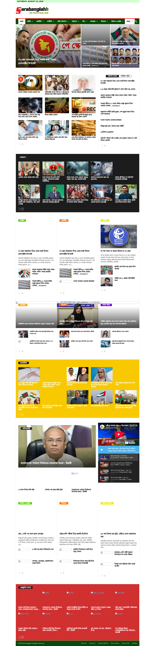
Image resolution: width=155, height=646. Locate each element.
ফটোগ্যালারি (26, 428)
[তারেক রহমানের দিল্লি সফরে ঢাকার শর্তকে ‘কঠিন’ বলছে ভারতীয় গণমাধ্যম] (125, 35)
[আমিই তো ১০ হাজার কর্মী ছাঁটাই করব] (107, 281)
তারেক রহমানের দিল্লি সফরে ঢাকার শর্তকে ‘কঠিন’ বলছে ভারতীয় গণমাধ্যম (118, 96)
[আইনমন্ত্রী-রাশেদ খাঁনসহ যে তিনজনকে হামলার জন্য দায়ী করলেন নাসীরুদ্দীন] (57, 83)
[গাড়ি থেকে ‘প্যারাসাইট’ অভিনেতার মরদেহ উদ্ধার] (126, 599)
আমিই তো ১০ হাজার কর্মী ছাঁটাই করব (125, 279)
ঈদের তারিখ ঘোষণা (51, 115)
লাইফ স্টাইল (106, 305)
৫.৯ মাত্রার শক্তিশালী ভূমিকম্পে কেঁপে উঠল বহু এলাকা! (118, 89)
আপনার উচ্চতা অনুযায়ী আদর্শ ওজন (83, 92)
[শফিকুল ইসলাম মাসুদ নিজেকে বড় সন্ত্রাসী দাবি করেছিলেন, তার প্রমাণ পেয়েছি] (29, 192)
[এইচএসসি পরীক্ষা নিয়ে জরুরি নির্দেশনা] (77, 519)
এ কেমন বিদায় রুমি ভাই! (26, 489)
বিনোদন (103, 21)
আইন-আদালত (107, 503)
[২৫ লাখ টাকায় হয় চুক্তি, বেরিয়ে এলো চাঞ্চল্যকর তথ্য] (119, 519)
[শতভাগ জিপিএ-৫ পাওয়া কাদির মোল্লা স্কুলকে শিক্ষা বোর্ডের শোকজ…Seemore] (95, 57)
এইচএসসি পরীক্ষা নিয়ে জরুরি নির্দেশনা (73, 534)
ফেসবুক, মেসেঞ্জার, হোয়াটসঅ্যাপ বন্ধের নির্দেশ (42, 562)
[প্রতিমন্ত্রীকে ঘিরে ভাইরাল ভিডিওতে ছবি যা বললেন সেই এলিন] (77, 314)
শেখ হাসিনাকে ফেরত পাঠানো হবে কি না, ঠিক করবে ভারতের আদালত (101, 385)
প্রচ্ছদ (21, 21)
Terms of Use (125, 643)
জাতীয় (29, 21)
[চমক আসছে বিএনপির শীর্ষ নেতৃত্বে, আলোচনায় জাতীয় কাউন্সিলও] (53, 169)
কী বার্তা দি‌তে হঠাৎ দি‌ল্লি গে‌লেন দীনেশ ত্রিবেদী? (52, 407)
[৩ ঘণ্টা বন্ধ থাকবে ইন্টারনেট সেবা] (24, 552)
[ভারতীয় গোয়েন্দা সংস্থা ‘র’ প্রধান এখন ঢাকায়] (78, 397)
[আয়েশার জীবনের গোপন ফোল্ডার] (105, 334)
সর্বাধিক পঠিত (125, 76)
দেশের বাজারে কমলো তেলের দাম (29, 92)
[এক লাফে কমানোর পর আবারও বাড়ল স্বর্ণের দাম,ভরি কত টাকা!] (84, 128)
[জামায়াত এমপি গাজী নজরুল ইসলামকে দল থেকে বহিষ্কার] (107, 555)
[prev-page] (19, 144)
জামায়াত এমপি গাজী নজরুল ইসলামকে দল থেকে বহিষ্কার (123, 553)
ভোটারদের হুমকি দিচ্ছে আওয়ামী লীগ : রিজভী (77, 629)
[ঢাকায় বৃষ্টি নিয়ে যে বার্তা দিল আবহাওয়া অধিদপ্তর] (126, 169)
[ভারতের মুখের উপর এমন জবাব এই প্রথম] (78, 374)
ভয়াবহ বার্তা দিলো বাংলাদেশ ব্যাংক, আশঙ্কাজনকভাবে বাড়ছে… (29, 608)
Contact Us (92, 643)
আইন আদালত (62, 21)
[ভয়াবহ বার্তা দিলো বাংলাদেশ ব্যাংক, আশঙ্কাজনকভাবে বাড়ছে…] (29, 599)
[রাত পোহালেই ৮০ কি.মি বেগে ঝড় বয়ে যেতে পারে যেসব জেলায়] (30, 105)
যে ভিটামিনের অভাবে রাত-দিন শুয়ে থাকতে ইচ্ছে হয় (56, 138)
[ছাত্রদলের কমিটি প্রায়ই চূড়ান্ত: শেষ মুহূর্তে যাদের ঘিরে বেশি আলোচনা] (125, 57)
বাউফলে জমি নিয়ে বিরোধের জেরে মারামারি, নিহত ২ (52, 629)
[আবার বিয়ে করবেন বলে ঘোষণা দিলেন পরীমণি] (64, 334)
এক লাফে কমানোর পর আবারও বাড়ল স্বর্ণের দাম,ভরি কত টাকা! (84, 138)
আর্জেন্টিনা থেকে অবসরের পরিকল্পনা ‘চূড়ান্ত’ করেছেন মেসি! (36, 324)
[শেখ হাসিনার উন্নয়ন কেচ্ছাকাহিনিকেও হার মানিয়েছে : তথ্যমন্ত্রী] (126, 620)
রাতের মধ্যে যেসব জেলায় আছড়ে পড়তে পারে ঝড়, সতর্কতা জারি (77, 178)
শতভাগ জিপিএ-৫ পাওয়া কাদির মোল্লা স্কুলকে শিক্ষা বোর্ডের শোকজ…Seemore (117, 104)
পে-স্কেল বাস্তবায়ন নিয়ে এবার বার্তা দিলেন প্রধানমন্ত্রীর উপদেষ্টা (118, 82)
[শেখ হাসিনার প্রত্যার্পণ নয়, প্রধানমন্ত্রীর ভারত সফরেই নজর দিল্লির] (29, 397)
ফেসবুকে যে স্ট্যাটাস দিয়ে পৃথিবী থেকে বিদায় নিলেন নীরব (125, 201)
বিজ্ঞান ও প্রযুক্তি (116, 21)
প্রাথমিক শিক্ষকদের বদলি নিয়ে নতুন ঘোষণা (83, 550)
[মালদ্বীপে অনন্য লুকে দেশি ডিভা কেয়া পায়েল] (64, 343)
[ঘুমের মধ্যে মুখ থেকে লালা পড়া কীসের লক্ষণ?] (30, 128)
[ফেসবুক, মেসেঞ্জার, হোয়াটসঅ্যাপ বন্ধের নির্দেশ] (24, 564)
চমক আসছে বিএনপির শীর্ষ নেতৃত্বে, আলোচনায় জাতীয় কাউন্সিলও (51, 179)
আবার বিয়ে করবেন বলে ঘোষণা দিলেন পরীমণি (82, 331)
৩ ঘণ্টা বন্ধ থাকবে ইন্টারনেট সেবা (43, 549)
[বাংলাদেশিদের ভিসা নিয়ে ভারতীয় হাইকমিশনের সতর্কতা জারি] (126, 397)
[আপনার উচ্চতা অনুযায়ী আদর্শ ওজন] (84, 83)
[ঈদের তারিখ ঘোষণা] (57, 105)
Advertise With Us (103, 643)
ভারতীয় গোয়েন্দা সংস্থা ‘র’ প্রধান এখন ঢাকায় (77, 407)
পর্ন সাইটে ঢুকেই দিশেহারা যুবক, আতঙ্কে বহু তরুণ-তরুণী (82, 116)
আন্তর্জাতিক (23, 363)
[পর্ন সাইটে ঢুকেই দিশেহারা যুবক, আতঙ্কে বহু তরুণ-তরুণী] (84, 105)
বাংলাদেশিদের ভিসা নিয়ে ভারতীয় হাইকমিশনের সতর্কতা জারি (125, 407)
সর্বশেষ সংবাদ (112, 76)
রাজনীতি (39, 21)
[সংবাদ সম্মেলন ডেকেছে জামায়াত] (65, 284)
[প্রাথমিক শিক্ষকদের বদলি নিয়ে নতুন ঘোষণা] (65, 552)
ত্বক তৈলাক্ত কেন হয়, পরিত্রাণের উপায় (101, 629)
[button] (135, 21)
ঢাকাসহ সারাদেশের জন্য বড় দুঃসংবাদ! (100, 178)
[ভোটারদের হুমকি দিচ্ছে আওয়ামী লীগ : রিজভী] (78, 620)
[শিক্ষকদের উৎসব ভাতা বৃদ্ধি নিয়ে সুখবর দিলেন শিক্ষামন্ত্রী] (65, 564)
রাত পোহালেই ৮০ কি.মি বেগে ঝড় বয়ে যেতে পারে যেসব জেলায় (29, 116)
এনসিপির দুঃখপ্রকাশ (107, 132)
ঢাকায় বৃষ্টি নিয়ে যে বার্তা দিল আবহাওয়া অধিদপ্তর (124, 178)
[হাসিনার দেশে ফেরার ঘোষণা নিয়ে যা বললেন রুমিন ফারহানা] (78, 192)
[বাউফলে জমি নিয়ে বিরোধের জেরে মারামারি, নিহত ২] (53, 620)
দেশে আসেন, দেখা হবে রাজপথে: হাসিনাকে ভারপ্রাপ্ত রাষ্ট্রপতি (53, 201)
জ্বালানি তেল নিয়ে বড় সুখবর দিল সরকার (125, 267)
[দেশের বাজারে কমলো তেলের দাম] (30, 83)
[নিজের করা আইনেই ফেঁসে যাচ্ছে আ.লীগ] (107, 567)
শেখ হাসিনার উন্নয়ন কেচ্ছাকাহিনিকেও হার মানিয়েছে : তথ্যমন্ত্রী (125, 630)
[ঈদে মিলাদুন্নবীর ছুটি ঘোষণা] (102, 397)
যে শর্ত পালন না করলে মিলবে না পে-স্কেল (116, 251)
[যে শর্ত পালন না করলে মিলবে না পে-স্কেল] (119, 236)
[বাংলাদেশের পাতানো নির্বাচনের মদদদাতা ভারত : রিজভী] (57, 446)
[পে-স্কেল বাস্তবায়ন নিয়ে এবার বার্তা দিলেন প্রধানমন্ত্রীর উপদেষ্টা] (48, 46)
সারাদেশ (74, 21)
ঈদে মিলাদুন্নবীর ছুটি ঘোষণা (99, 406)
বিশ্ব (83, 21)
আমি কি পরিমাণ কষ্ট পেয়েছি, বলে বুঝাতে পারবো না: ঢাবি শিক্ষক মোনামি (119, 139)
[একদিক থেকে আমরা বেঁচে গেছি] (29, 169)
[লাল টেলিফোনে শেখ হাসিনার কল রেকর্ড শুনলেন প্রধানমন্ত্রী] (102, 192)
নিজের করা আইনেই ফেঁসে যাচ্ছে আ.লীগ (125, 565)
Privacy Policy (115, 643)
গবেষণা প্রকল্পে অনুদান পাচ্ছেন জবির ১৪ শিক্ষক (101, 608)
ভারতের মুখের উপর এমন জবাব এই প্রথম (77, 384)
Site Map (134, 643)
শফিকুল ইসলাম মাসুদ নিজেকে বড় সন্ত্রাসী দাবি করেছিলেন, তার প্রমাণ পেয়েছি (29, 202)
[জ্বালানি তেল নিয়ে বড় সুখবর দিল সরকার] (107, 270)
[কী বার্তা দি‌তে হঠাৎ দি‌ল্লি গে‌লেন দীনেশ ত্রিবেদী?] (53, 397)
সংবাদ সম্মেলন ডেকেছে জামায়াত (111, 120)
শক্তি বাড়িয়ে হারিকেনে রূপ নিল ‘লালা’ (125, 384)
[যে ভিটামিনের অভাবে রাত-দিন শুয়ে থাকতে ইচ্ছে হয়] (57, 128)
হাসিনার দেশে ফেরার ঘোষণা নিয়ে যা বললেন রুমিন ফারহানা (77, 201)
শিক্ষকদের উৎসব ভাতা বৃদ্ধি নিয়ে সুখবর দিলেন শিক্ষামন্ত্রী (83, 562)
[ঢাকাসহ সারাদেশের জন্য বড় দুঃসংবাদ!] (102, 169)
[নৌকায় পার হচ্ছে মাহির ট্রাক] (57, 480)
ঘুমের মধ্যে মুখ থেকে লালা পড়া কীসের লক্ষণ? (28, 138)
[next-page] (22, 144)
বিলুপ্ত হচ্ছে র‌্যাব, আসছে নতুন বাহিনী (112, 126)
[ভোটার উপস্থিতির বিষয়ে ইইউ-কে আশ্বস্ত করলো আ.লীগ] (78, 599)
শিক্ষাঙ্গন (63, 503)
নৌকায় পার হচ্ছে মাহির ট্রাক (54, 489)
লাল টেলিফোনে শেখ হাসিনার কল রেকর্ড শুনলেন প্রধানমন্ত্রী (101, 201)
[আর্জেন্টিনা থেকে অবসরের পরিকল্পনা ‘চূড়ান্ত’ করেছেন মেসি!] (36, 314)
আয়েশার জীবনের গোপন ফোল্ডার (120, 331)
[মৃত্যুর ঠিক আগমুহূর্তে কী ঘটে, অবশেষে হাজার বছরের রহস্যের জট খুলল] (105, 343)
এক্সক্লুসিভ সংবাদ (25, 587)
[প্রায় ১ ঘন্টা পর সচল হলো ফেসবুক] (36, 519)
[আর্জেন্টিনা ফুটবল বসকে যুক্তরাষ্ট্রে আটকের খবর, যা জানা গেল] (23, 334)
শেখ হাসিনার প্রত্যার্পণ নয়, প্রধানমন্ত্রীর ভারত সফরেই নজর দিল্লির (28, 408)
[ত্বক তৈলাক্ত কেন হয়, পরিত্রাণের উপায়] (102, 620)
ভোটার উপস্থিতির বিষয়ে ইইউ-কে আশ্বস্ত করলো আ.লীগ (77, 608)
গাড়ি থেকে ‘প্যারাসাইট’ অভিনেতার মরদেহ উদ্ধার (126, 608)
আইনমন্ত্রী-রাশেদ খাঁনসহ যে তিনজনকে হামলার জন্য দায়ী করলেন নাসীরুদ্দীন (57, 93)
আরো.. (129, 21)
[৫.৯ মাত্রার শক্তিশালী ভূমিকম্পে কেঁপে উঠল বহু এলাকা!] (95, 35)
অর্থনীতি (49, 21)
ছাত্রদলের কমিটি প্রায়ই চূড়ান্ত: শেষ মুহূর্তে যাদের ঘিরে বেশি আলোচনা (117, 113)
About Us (83, 643)
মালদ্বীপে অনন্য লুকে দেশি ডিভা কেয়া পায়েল (82, 341)
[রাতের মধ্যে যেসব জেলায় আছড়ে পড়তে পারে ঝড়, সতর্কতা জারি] (78, 169)
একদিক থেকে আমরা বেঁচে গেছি (28, 177)
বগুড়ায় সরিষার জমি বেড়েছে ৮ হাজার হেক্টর (28, 629)
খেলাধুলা (92, 21)
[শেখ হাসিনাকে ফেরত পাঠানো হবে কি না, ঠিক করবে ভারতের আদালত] (102, 374)
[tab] (112, 76)
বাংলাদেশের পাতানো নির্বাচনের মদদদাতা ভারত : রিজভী (46, 463)
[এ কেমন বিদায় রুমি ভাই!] (30, 480)
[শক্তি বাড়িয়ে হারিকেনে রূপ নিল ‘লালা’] (126, 374)
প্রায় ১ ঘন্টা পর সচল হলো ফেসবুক (30, 534)
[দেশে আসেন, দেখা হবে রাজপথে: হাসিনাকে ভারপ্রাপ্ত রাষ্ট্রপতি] (53, 192)
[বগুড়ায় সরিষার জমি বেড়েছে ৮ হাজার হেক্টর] (29, 620)
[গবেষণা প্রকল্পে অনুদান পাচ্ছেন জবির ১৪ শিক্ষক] (102, 599)
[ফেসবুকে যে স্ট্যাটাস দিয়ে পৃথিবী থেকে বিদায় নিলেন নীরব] (126, 192)
